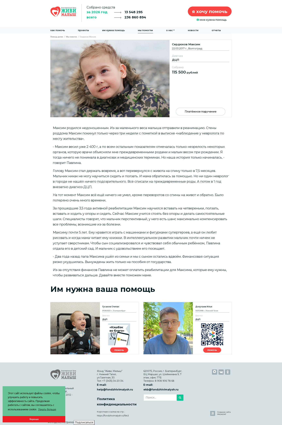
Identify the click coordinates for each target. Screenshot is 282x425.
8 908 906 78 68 (164, 380)
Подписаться (84, 422)
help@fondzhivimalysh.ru (115, 389)
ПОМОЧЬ (119, 350)
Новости (193, 30)
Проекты (83, 30)
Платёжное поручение (200, 111)
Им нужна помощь (113, 30)
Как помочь (57, 30)
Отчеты (216, 30)
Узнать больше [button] (47, 409)
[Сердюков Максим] (141, 78)
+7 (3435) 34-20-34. (113, 380)
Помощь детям (56, 37)
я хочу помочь (209, 11)
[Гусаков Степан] (94, 328)
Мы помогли (145, 30)
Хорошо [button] (34, 419)
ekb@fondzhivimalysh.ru (161, 389)
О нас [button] (169, 30)
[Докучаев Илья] (187, 328)
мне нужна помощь (213, 19)
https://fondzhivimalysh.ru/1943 (113, 415)
